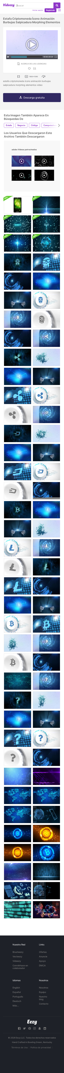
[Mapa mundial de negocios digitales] (17, 681)
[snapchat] (39, 1028)
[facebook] (19, 1028)
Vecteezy (17, 956)
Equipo (42, 992)
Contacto (43, 1003)
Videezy (17, 961)
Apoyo (42, 961)
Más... (16, 1005)
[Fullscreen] (56, 57)
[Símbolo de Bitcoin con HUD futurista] (17, 833)
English (16, 987)
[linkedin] (44, 1028)
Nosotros (43, 987)
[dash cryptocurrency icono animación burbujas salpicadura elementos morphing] (46, 433)
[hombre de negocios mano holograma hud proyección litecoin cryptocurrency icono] (46, 548)
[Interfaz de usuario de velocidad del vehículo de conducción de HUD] (17, 890)
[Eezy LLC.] (32, 1022)
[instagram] (34, 1028)
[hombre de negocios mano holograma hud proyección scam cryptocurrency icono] (17, 262)
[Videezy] (8, 5)
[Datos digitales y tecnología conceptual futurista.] (46, 205)
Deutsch (17, 1001)
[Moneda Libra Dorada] (46, 833)
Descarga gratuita (34, 97)
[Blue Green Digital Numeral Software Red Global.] (17, 909)
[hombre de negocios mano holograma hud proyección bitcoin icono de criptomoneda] (17, 509)
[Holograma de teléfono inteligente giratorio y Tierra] (46, 814)
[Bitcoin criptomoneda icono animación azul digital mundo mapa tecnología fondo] (46, 624)
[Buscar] (56, 5)
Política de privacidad (40, 1047)
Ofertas (43, 952)
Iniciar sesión (37, 10)
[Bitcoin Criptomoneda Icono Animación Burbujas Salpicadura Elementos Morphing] (17, 643)
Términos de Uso (19, 1047)
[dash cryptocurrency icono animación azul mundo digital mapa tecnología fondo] (17, 471)
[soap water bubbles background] (44, 162)
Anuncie (43, 956)
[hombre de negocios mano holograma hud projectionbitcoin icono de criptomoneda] (46, 662)
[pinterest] (29, 1028)
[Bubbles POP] (21, 176)
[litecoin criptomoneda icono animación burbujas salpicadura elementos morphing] (46, 529)
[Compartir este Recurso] (35, 68)
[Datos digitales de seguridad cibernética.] (17, 224)
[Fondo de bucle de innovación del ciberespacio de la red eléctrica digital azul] (17, 776)
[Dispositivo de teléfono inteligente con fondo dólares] (17, 205)
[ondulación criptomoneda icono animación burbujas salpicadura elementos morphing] (46, 357)
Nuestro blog (43, 998)
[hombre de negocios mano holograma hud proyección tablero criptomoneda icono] (46, 414)
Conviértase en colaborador (20, 966)
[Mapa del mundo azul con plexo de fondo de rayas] (17, 814)
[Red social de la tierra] (46, 890)
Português (18, 996)
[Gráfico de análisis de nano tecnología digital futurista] (46, 909)
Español (17, 992)
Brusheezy (18, 952)
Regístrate (50, 10)
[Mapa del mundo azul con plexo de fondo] (17, 795)
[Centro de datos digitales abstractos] (46, 871)
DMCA (42, 965)
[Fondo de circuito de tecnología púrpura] (46, 776)
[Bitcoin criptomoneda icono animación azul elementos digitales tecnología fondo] (17, 605)
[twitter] (24, 1028)
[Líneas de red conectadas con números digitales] (17, 871)
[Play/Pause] (8, 57)
